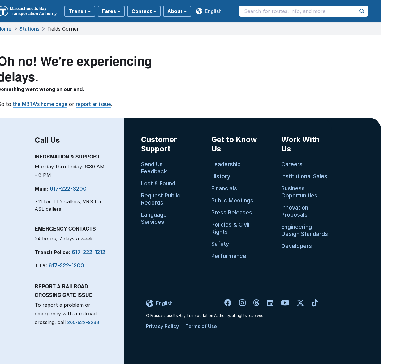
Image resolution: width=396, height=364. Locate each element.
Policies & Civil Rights (230, 228)
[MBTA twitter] (298, 303)
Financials (224, 188)
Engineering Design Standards (304, 230)
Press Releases (231, 212)
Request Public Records (160, 199)
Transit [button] (78, 11)
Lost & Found (158, 183)
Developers (296, 246)
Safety (220, 243)
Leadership (226, 164)
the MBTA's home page (40, 104)
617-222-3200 (68, 188)
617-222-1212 (88, 252)
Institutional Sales (304, 176)
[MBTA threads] (254, 303)
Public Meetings (232, 200)
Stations (29, 29)
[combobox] (303, 11)
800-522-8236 (83, 322)
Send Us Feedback (154, 168)
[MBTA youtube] (283, 303)
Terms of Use (201, 326)
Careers (292, 164)
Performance (228, 256)
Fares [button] (109, 11)
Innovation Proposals (294, 211)
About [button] (175, 11)
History (220, 176)
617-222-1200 (66, 265)
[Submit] (362, 11)
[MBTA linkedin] (268, 303)
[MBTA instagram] (240, 303)
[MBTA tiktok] (311, 303)
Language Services (154, 218)
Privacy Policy (162, 326)
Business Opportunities (299, 192)
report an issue (93, 104)
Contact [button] (141, 11)
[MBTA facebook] (228, 303)
